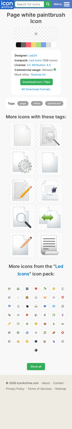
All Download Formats (36, 89)
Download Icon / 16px (36, 82)
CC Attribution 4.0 (39, 65)
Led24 (33, 55)
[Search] (48, 4)
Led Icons (35, 60)
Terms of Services (40, 388)
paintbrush (54, 103)
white (36, 103)
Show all (36, 366)
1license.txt (38, 74)
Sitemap (60, 388)
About (46, 383)
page (23, 103)
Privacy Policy (15, 388)
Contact (58, 383)
